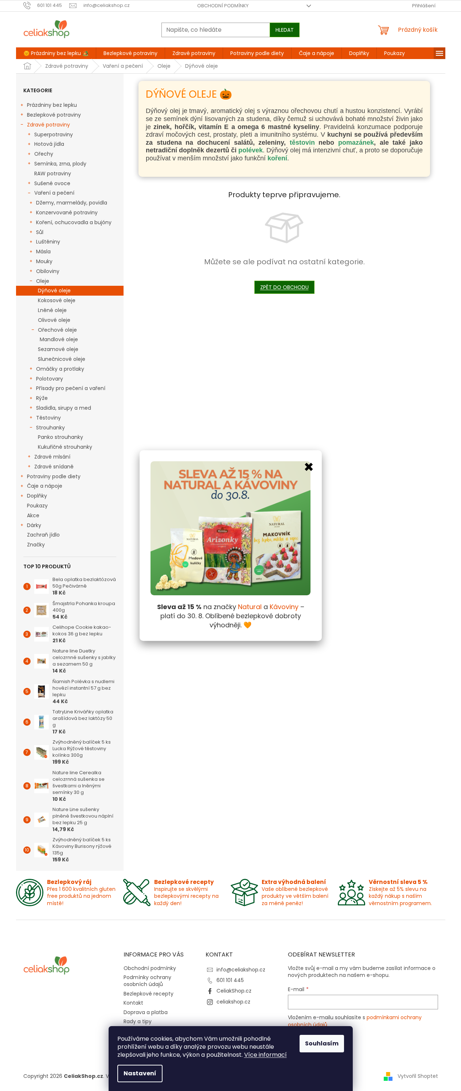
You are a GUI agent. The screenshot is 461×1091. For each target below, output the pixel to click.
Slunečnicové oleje (61, 359)
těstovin (304, 142)
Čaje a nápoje (44, 486)
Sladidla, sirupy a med (63, 408)
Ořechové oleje (57, 330)
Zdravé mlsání (52, 456)
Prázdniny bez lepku (52, 105)
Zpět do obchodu (284, 287)
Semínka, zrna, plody (60, 163)
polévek (250, 150)
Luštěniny (48, 241)
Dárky (34, 525)
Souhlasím (322, 1043)
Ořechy (43, 153)
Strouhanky (50, 427)
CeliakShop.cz (233, 990)
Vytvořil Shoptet (418, 1076)
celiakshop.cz (233, 1001)
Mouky (44, 261)
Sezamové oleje (58, 349)
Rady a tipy (138, 1021)
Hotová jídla (49, 144)
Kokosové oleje (56, 300)
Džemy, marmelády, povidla (71, 202)
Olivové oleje (54, 320)
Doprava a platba (146, 1012)
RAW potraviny (52, 173)
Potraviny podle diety (54, 476)
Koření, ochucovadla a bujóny (74, 222)
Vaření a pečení (54, 192)
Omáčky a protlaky (60, 369)
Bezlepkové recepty (148, 993)
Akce (33, 515)
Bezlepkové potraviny (54, 114)
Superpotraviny (53, 134)
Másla (43, 251)
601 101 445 (230, 980)
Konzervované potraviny (67, 212)
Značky (36, 544)
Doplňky (37, 495)
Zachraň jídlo (43, 534)
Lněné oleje (52, 310)
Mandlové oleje (59, 339)
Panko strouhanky (60, 437)
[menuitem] (56, 53)
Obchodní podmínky (223, 5)
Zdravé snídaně (54, 466)
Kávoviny (284, 607)
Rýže (42, 398)
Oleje (42, 281)
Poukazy (37, 505)
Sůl (39, 232)
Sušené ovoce (52, 183)
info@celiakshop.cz (240, 969)
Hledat (285, 30)
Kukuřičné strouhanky (65, 447)
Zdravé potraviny (48, 124)
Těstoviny (48, 417)
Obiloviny (47, 271)
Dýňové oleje (54, 290)
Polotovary (49, 378)
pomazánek (356, 142)
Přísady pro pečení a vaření (70, 388)
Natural (250, 607)
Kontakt (133, 1002)
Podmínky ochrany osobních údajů (147, 981)
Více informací (265, 1055)
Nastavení (140, 1073)
